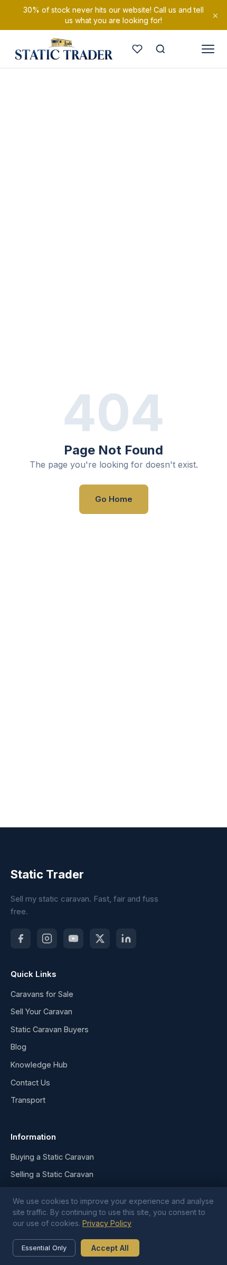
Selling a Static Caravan (52, 1174)
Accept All (110, 1247)
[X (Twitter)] (100, 938)
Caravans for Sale (42, 994)
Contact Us (30, 1082)
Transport (28, 1099)
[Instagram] (47, 938)
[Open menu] (208, 49)
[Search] (160, 49)
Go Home (114, 499)
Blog (18, 1046)
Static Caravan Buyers (50, 1029)
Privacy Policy (106, 1223)
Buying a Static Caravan (52, 1156)
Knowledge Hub (39, 1064)
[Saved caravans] (137, 49)
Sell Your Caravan (41, 1011)
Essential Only (44, 1248)
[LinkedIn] (126, 938)
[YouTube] (73, 938)
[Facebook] (21, 938)
